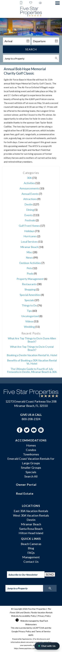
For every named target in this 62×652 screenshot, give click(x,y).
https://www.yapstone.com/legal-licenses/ (31, 648)
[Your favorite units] (31, 3)
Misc (29, 252)
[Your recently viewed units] (40, 3)
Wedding (29, 326)
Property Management (30, 278)
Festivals (30, 220)
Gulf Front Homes (29, 225)
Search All (30, 476)
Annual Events (30, 193)
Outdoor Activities (30, 263)
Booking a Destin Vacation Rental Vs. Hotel (32, 355)
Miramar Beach (29, 247)
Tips (29, 310)
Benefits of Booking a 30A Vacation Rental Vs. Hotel (32, 362)
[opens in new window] (20, 431)
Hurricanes (30, 236)
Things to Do (29, 305)
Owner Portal (26, 484)
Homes (31, 445)
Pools (30, 273)
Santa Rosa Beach (31, 528)
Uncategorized (30, 316)
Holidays (29, 231)
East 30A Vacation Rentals (31, 511)
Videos (29, 321)
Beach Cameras (31, 544)
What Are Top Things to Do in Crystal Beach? (32, 348)
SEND (50, 574)
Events (28, 215)
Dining (30, 209)
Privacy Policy (44, 616)
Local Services (29, 241)
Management (31, 557)
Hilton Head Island (31, 533)
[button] (57, 3)
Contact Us (31, 561)
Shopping (30, 289)
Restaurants (29, 284)
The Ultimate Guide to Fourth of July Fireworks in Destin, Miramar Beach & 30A (32, 370)
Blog (31, 548)
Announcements (29, 188)
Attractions (30, 199)
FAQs (31, 552)
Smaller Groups (31, 467)
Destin (29, 204)
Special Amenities (30, 294)
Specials (29, 300)
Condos (31, 450)
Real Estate (24, 493)
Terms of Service (42, 631)
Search (31, 49)
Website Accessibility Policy (23, 616)
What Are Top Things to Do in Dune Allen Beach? (32, 340)
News (29, 257)
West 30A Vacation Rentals (31, 515)
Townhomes (31, 454)
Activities (29, 183)
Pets (29, 268)
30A (29, 177)
